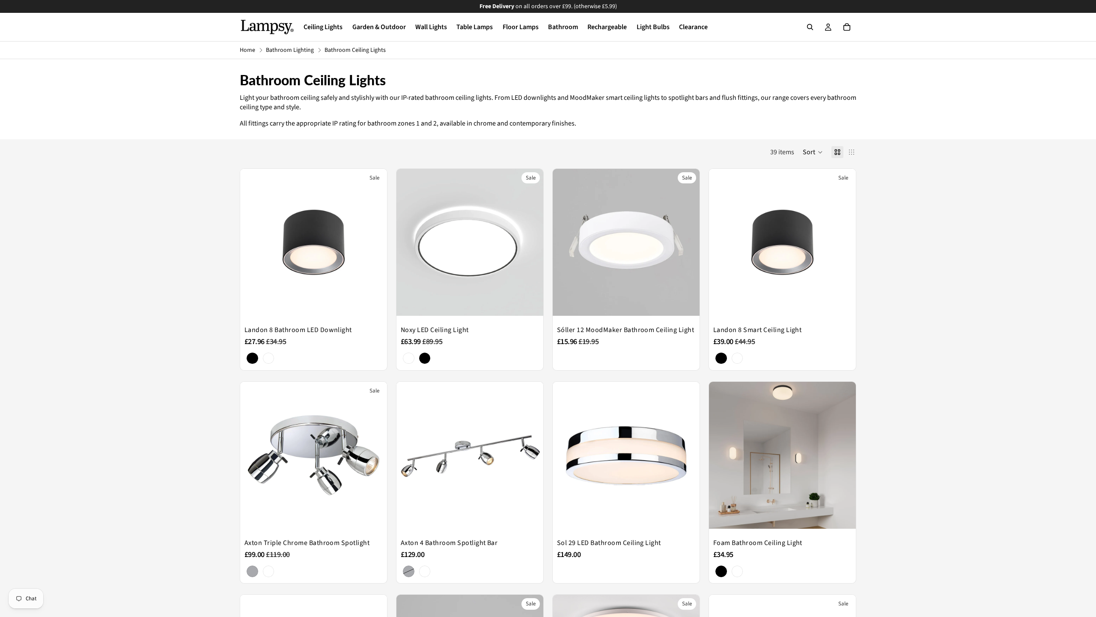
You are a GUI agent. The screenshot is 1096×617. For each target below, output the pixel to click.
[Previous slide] (253, 242)
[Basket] (846, 27)
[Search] (810, 27)
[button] (813, 152)
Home (247, 50)
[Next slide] (374, 242)
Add (693, 302)
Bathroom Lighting (290, 50)
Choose (537, 302)
